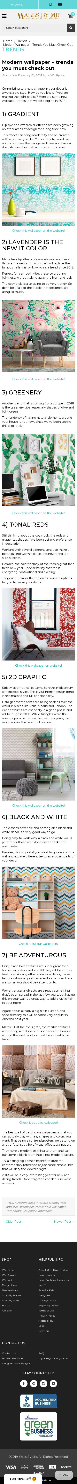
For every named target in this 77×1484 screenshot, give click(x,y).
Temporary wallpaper (21, 1211)
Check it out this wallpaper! (38, 1122)
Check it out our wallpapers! (38, 944)
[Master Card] (25, 1468)
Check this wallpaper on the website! (38, 230)
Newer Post (62, 1221)
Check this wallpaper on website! (38, 665)
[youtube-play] (53, 1383)
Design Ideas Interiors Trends (37, 1203)
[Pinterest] (33, 1383)
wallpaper (45, 1211)
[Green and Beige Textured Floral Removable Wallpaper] (38, 471)
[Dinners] (53, 1468)
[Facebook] (24, 1383)
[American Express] (39, 1468)
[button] (23, 1479)
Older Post (13, 1221)
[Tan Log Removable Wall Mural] (38, 1082)
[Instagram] (43, 1383)
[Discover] (66, 1468)
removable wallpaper (50, 1207)
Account (17, 4)
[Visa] (11, 1468)
